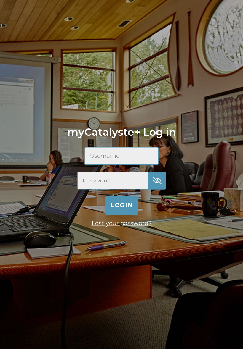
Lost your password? (122, 223)
